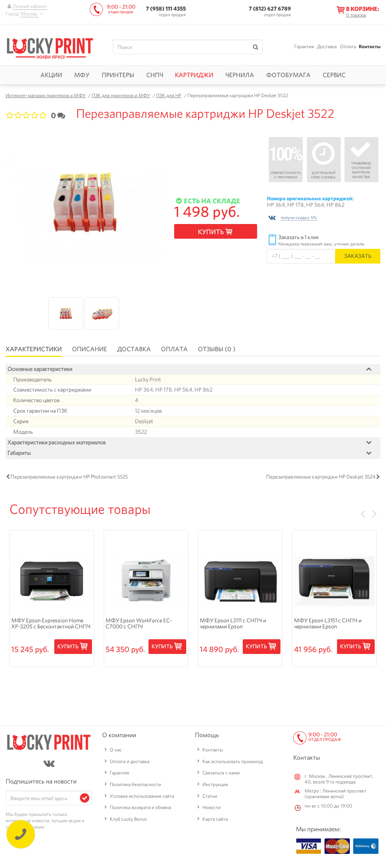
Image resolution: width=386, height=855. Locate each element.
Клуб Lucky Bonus (128, 819)
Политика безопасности (135, 784)
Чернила (239, 75)
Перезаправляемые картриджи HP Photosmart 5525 (69, 476)
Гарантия (304, 46)
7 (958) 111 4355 (166, 8)
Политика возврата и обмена (140, 807)
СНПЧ (154, 75)
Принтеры (118, 75)
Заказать (357, 255)
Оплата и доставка (129, 761)
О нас (116, 750)
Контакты (369, 46)
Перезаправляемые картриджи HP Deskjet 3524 (320, 476)
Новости (211, 807)
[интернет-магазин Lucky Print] (50, 47)
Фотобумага (288, 75)
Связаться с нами (221, 773)
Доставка (327, 46)
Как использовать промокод (232, 761)
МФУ (82, 75)
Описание (89, 349)
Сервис (334, 75)
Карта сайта (215, 819)
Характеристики (34, 349)
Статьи (209, 796)
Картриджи (194, 75)
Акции (51, 75)
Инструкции (215, 784)
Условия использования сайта (142, 796)
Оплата (348, 46)
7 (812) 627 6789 (270, 8)
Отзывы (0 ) (217, 349)
